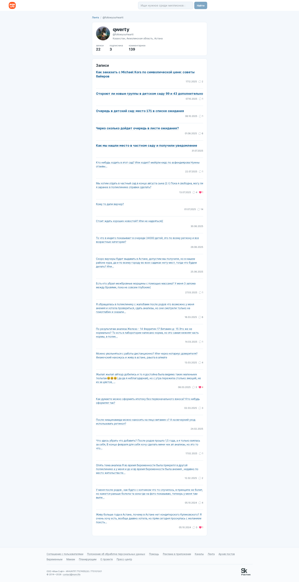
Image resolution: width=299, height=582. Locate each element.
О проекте (106, 559)
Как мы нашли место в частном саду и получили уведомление (146, 145)
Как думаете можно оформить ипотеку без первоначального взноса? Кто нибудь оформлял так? (148, 400)
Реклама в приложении (177, 553)
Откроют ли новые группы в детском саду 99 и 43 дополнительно (149, 93)
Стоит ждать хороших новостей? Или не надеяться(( (129, 221)
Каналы (199, 553)
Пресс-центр (124, 559)
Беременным (54, 559)
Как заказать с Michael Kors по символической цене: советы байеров (145, 74)
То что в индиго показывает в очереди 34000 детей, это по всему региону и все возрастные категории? (147, 239)
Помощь (154, 553)
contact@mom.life (71, 574)
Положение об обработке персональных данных (116, 553)
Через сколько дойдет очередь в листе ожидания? (137, 128)
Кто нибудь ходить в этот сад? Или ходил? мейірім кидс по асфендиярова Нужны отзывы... (148, 164)
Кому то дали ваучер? (110, 204)
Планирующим (88, 559)
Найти (201, 5)
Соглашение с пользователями (65, 553)
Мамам (70, 559)
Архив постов (227, 553)
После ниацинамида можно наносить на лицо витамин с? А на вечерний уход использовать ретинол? (145, 421)
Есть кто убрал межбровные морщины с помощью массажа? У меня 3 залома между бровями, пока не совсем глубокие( (145, 285)
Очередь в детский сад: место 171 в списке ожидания (140, 111)
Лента (95, 17)
